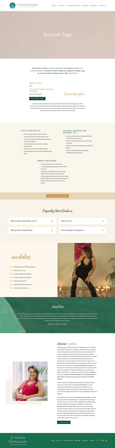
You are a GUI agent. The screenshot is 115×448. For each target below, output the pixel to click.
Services (58, 440)
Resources (94, 5)
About (54, 5)
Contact (102, 5)
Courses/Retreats (73, 5)
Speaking (84, 5)
